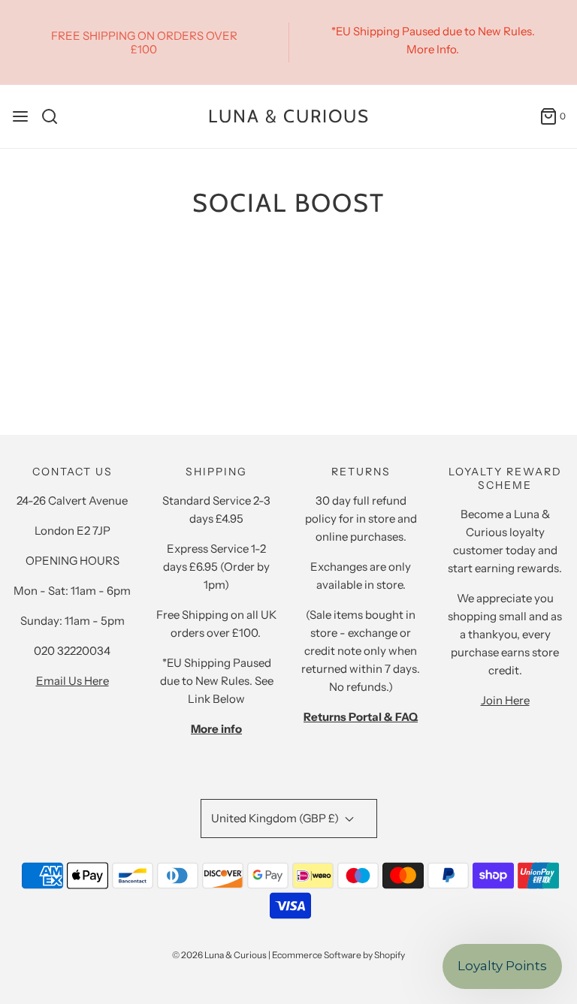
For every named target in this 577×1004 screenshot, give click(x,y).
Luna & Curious (289, 116)
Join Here (505, 700)
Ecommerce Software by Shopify (338, 954)
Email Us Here (72, 681)
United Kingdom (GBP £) (276, 818)
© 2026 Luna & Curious (219, 954)
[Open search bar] (55, 116)
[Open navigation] (20, 116)
